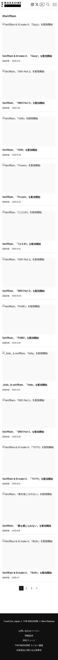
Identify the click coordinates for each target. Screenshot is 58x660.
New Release (48, 621)
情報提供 (29, 635)
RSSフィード (29, 640)
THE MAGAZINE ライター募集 (29, 645)
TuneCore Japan (11, 621)
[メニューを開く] (54, 4)
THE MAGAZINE (30, 621)
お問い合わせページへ (29, 630)
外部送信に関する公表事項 (29, 650)
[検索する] (48, 4)
